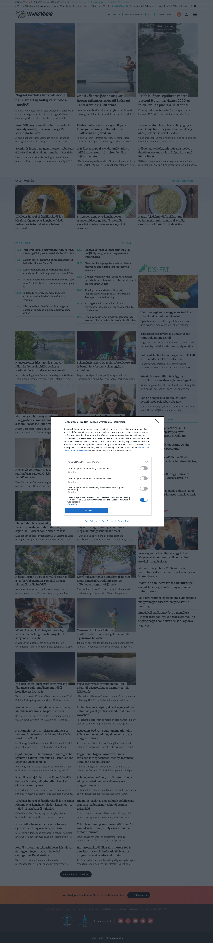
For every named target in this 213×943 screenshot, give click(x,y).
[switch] (144, 468)
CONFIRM (86, 511)
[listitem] (107, 461)
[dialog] (107, 471)
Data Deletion (91, 521)
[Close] (158, 422)
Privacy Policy (124, 521)
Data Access (107, 521)
